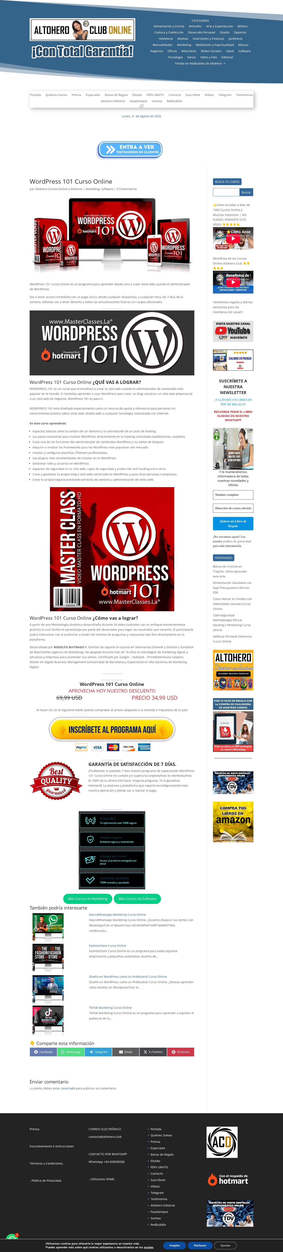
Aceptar (174, 1245)
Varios (191, 57)
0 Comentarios (127, 189)
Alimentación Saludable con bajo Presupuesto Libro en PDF (232, 588)
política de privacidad (237, 541)
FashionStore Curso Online (107, 946)
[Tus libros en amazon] (233, 841)
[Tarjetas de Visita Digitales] (230, 1226)
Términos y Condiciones (46, 1163)
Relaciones (188, 51)
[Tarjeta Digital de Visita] (233, 793)
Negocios (156, 51)
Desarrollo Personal (201, 32)
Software (244, 51)
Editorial (227, 57)
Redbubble (174, 101)
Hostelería (166, 39)
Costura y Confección (169, 32)
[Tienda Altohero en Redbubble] (233, 689)
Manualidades (163, 45)
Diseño (224, 32)
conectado (68, 1088)
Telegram (224, 95)
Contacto (175, 95)
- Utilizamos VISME (101, 1179)
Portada (35, 95)
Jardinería (235, 39)
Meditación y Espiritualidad (215, 45)
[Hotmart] (228, 1186)
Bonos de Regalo (116, 95)
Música (243, 45)
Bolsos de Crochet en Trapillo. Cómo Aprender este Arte (230, 571)
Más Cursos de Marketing (88, 898)
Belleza (243, 26)
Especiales (93, 95)
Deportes (240, 32)
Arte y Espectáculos (219, 26)
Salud (230, 51)
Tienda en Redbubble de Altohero (198, 63)
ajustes (148, 1247)
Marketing (184, 45)
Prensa (76, 95)
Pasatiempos (138, 101)
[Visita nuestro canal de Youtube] (233, 341)
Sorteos (157, 101)
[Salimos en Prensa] (233, 369)
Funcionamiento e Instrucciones (52, 1146)
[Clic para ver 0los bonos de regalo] (233, 751)
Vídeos (209, 95)
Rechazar (200, 1245)
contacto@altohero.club (105, 1137)
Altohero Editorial (113, 101)
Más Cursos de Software (137, 898)
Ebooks (137, 95)
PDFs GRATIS (155, 95)
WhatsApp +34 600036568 (107, 1162)
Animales (195, 26)
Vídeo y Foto (208, 57)
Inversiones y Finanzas (208, 39)
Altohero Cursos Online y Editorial (58, 189)
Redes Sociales (211, 51)
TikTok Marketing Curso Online (110, 1008)
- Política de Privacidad (45, 1181)
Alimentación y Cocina (169, 26)
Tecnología (175, 57)
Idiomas (182, 39)
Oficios (172, 51)
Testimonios (244, 95)
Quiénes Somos (56, 95)
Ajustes (225, 1245)
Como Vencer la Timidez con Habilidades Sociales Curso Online (232, 604)
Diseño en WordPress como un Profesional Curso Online (128, 977)
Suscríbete (192, 95)
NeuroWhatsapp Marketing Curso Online (117, 915)
